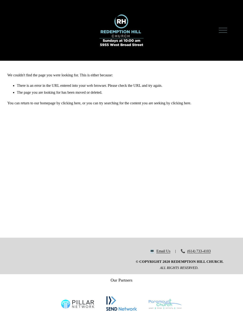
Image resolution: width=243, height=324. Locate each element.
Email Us (163, 251)
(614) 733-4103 (199, 251)
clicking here (70, 103)
